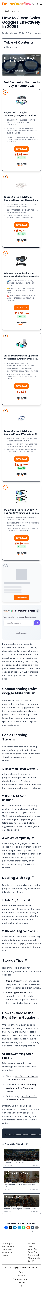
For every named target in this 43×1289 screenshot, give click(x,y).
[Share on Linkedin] (15, 1227)
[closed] (41, 4)
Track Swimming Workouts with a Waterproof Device (21, 1088)
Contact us (21, 1282)
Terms (21, 1272)
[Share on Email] (37, 1227)
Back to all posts (12, 11)
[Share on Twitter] (10, 1227)
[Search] (37, 4)
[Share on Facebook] (6, 1227)
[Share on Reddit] (28, 1227)
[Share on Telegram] (19, 1227)
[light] (33, 4)
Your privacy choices (22, 1279)
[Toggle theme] (38, 611)
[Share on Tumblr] (32, 1227)
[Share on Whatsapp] (23, 1227)
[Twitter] (21, 1286)
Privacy (21, 1275)
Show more (11, 47)
